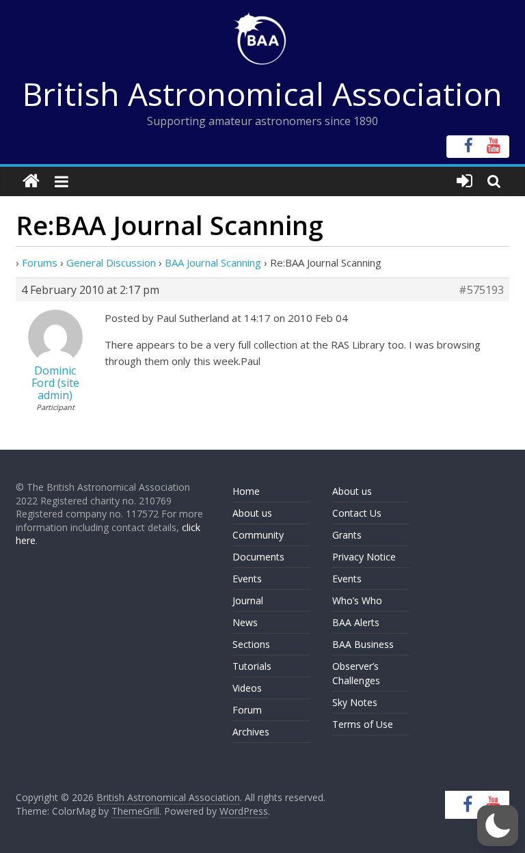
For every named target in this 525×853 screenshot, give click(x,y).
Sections (251, 644)
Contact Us (356, 512)
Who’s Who (357, 600)
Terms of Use (362, 724)
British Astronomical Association (262, 93)
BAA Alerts (355, 622)
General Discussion (111, 262)
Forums (39, 262)
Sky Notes (354, 702)
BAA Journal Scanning (213, 262)
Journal (247, 600)
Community (258, 534)
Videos (247, 687)
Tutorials (251, 666)
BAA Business (363, 644)
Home (246, 491)
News (245, 622)
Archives (250, 731)
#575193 (481, 290)
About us (252, 512)
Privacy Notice (364, 556)
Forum (247, 709)
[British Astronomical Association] (31, 181)
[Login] (464, 181)
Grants (347, 534)
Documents (258, 556)
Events (247, 578)
